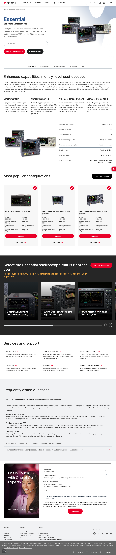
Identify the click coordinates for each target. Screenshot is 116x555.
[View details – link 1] (11, 3)
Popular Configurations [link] (14, 51)
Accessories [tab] (59, 66)
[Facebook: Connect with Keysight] (94, 533)
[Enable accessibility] (4, 551)
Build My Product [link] (35, 51)
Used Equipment (8, 539)
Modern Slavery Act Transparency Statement (50, 539)
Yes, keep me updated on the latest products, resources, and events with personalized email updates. (76, 498)
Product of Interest (50, 475)
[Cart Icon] (108, 3)
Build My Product (102, 176)
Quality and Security (44, 535)
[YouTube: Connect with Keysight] (106, 533)
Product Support (24, 531)
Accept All (80, 552)
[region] (58, 295)
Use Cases (6, 533)
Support (22, 527)
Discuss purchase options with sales (58, 487)
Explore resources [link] (101, 265)
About (41, 527)
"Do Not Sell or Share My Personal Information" (18, 548)
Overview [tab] (31, 66)
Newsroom (41, 531)
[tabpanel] (58, 295)
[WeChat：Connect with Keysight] (111, 533)
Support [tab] (85, 66)
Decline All (94, 552)
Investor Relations (43, 533)
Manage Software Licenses (27, 533)
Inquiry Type (47, 469)
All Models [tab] (44, 66)
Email (46, 490)
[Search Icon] (111, 3)
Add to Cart (21, 236)
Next (110, 325)
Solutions (37, 3)
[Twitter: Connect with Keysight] (102, 533)
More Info (108, 552)
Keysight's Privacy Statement (67, 506)
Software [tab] (73, 66)
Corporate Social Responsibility (47, 537)
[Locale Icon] (104, 3)
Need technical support (54, 484)
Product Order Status (25, 535)
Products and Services (9, 531)
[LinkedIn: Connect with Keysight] (98, 533)
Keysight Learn (7, 537)
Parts (21, 537)
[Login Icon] (100, 3)
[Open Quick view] (35, 188)
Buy (53, 3)
